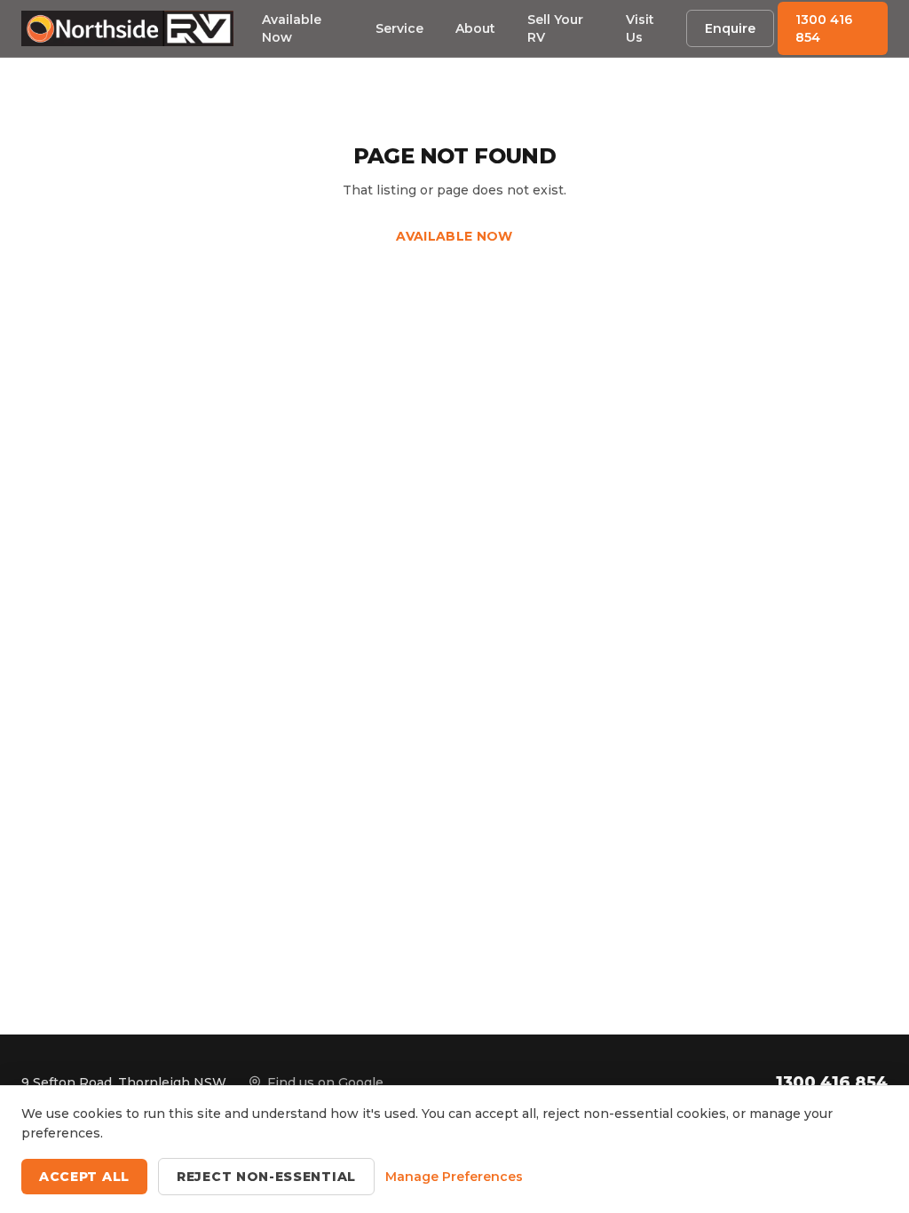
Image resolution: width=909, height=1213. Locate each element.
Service (399, 28)
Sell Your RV (555, 28)
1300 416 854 (823, 28)
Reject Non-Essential (266, 1177)
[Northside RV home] (127, 28)
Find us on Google (325, 1082)
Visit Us (640, 28)
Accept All (84, 1177)
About (475, 28)
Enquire (730, 28)
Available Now (291, 28)
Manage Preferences (454, 1177)
